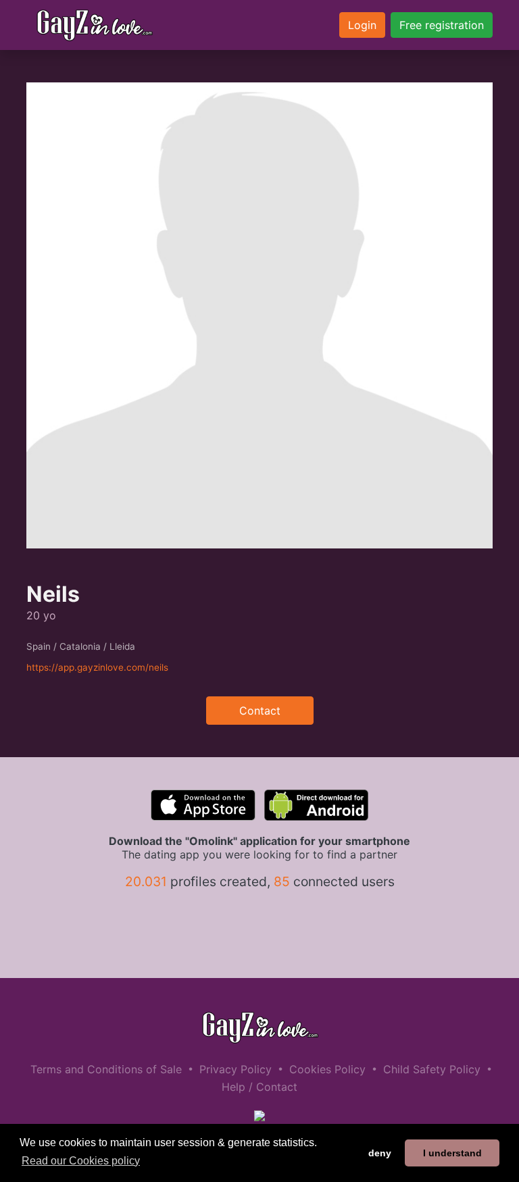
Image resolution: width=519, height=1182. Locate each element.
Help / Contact (259, 1087)
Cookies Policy (327, 1069)
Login (362, 25)
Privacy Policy (235, 1069)
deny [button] (379, 1153)
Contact (259, 710)
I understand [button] (452, 1153)
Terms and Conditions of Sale (106, 1069)
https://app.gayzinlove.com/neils (97, 667)
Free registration (441, 25)
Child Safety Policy (431, 1069)
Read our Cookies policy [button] (81, 1160)
